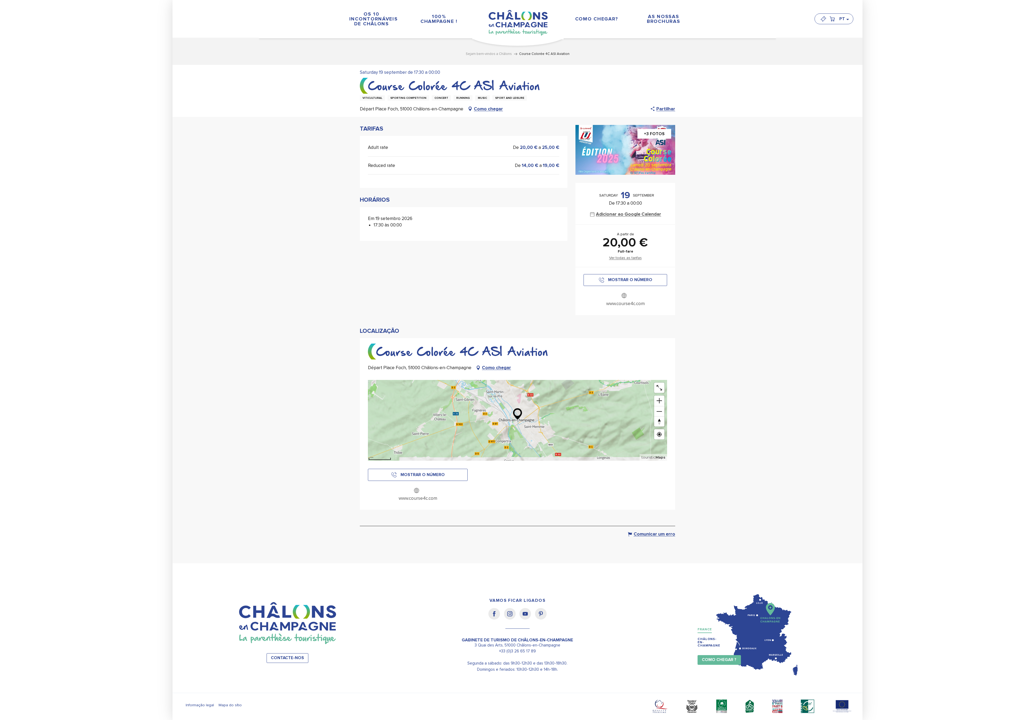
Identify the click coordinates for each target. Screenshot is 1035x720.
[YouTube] (527, 617)
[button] (843, 19)
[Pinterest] (541, 617)
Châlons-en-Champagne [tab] (709, 642)
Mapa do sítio (230, 705)
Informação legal (200, 705)
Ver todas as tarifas (625, 258)
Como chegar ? (719, 659)
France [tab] (705, 629)
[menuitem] (371, 19)
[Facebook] (496, 617)
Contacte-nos (287, 657)
